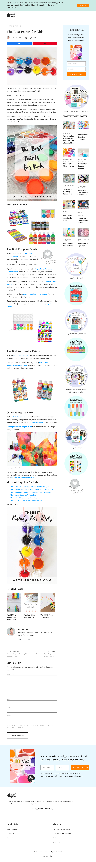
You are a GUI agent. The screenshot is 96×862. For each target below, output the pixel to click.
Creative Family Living (68, 240)
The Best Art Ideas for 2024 (68, 165)
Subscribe (56, 842)
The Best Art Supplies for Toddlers (23, 495)
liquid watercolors (20, 355)
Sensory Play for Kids (83, 240)
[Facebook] (22, 645)
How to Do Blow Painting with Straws (83, 192)
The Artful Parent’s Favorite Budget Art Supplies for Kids (31, 489)
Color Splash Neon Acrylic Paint (19, 427)
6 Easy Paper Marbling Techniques (68, 191)
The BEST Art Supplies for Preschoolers (25, 498)
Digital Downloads (13, 838)
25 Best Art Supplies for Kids (23, 478)
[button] (83, 15)
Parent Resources (66, 132)
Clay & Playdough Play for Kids (83, 214)
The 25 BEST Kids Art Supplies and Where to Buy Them (31, 487)
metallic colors (37, 422)
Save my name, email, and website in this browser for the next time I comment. (30, 726)
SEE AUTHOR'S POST (24, 639)
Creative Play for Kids (82, 160)
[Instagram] (25, 645)
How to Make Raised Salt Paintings (83, 137)
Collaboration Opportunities (62, 833)
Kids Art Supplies (12, 829)
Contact (55, 838)
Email (9, 707)
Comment (11, 674)
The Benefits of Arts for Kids (69, 244)
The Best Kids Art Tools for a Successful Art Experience (30, 492)
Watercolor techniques (82, 187)
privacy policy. (78, 776)
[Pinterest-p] (42, 815)
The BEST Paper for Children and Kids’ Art (26, 501)
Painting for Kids (15, 26)
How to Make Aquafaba (83, 244)
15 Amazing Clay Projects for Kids (83, 220)
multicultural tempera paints (35, 294)
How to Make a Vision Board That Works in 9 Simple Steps (68, 139)
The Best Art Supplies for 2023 (67, 218)
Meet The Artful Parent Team (62, 829)
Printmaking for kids (68, 186)
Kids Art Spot (11, 833)
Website (10, 715)
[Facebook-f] (36, 815)
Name (9, 699)
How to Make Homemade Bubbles (83, 166)
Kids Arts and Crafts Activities (68, 160)
